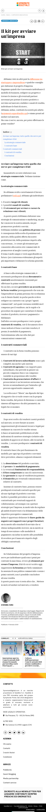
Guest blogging (9, 774)
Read (8, 15)
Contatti (6, 748)
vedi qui (16, 195)
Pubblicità (7, 770)
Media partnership (11, 778)
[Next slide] (15, 638)
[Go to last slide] (13, 638)
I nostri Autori (9, 752)
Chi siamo (7, 744)
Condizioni (7, 757)
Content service (9, 782)
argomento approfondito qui (14, 113)
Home (3, 15)
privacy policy (30, 809)
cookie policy (40, 809)
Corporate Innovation (19, 15)
